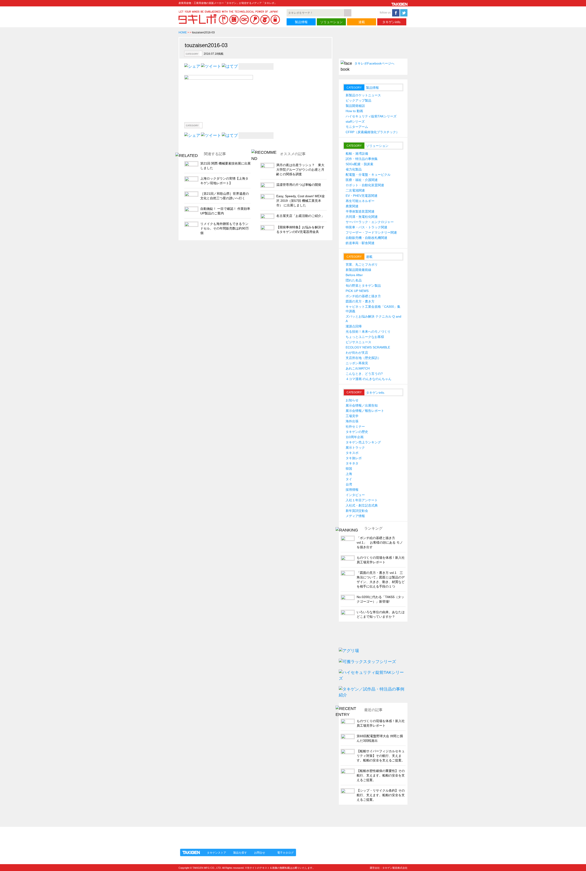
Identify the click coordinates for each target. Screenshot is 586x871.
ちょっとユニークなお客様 (365, 337)
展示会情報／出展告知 (362, 405)
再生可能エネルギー (360, 201)
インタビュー (355, 495)
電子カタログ (285, 852)
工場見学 (352, 416)
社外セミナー (355, 426)
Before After (354, 275)
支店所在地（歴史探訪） (363, 358)
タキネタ (352, 463)
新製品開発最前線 (358, 270)
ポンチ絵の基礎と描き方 (363, 296)
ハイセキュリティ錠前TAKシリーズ (371, 116)
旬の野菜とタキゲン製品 (363, 285)
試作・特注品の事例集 (362, 159)
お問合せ (259, 852)
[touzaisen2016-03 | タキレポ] (230, 66)
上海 (349, 474)
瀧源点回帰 (354, 326)
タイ (349, 479)
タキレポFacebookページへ (374, 63)
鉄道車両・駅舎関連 (360, 243)
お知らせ (352, 400)
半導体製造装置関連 (360, 211)
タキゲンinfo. (391, 22)
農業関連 (352, 206)
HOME (183, 32)
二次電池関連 (355, 190)
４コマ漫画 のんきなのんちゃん (368, 379)
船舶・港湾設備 (357, 153)
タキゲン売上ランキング (363, 442)
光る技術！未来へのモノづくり (368, 331)
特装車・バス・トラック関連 (366, 227)
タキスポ (352, 453)
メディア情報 (355, 516)
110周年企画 (355, 437)
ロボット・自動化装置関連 (365, 185)
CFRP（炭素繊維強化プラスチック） (372, 132)
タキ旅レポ (354, 458)
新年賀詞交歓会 (357, 510)
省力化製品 (354, 169)
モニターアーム (357, 127)
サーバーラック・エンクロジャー (370, 222)
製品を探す (240, 852)
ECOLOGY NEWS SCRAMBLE (368, 347)
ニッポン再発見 (357, 363)
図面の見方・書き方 (360, 301)
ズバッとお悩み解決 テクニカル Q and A (373, 319)
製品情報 (301, 22)
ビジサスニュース (358, 342)
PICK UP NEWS (357, 291)
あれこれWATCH (358, 368)
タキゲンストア (216, 852)
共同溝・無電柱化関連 (362, 216)
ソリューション (331, 22)
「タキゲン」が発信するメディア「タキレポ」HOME (220, 835)
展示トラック (355, 447)
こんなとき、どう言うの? (364, 373)
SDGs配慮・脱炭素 (359, 164)
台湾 (349, 484)
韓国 (349, 468)
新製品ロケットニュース (363, 95)
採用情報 (352, 489)
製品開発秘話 (355, 106)
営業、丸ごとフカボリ (362, 264)
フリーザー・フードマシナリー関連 (371, 232)
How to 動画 (354, 111)
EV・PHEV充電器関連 (361, 195)
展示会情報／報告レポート (365, 411)
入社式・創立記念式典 (362, 505)
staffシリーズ (355, 121)
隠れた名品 (354, 280)
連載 (361, 22)
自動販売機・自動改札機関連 (366, 238)
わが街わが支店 (357, 352)
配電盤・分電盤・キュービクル (368, 174)
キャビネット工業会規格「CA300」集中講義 (373, 309)
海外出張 (352, 421)
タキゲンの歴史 (357, 432)
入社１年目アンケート (362, 500)
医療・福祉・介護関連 (362, 180)
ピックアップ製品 (358, 100)
